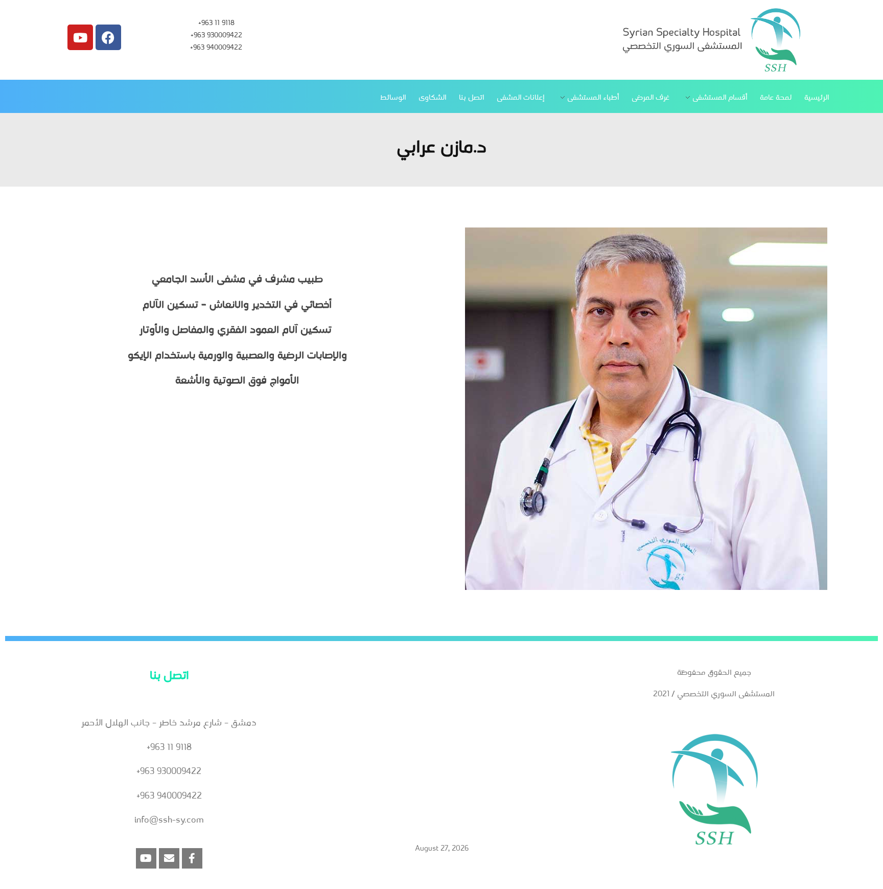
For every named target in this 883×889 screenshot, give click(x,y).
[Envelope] (169, 858)
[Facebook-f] (192, 858)
